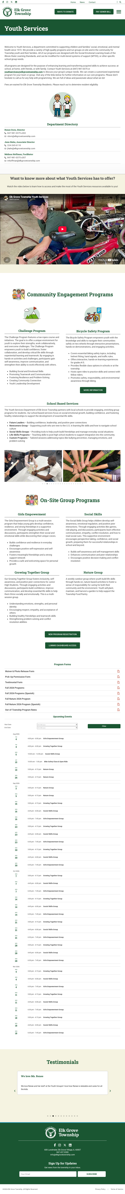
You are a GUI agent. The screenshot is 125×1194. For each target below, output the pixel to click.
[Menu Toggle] (118, 11)
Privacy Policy (100, 1189)
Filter (104, 726)
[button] (120, 2)
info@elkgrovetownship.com (62, 1155)
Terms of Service (117, 1189)
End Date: (8, 727)
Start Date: (8, 724)
